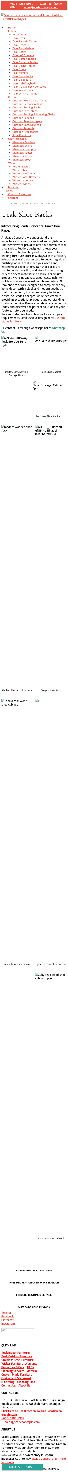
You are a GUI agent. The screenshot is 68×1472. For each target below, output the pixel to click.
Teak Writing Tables (24, 93)
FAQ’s (30, 1367)
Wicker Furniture (12, 1363)
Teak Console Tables (25, 62)
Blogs (9, 191)
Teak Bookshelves (23, 48)
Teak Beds (18, 38)
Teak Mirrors (20, 73)
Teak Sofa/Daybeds (24, 83)
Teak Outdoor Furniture (16, 1356)
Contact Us (8, 1385)
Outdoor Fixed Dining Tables (29, 100)
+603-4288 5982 (21, 4)
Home (13, 203)
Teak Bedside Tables (24, 41)
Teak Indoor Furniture (15, 1353)
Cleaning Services (12, 1371)
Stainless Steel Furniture (17, 1360)
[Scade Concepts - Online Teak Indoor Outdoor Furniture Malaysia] (34, 19)
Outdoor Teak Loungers (27, 121)
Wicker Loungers (22, 180)
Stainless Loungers (24, 149)
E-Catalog (7, 1382)
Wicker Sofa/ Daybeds (26, 177)
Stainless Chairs (22, 146)
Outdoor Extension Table (27, 104)
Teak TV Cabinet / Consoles (29, 86)
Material (32, 1371)
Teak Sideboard (21, 79)
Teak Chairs (19, 52)
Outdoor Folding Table (26, 107)
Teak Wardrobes (22, 90)
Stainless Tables (22, 152)
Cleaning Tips (26, 1382)
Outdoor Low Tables (24, 111)
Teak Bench (19, 45)
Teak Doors (19, 69)
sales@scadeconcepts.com (41, 7)
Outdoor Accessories (25, 132)
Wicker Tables (21, 166)
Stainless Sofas (22, 156)
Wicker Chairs (20, 170)
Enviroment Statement (16, 1378)
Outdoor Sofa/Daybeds (26, 125)
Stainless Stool (21, 159)
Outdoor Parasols (23, 128)
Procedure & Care (12, 1367)
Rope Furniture (21, 135)
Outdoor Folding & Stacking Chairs (33, 114)
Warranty (31, 1363)
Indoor (26, 203)
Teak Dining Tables (23, 66)
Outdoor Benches (23, 118)
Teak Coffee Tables (24, 59)
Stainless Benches (23, 142)
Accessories (19, 34)
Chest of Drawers (23, 55)
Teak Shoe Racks (22, 76)
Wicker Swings (21, 184)
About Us (24, 1385)
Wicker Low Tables (24, 173)
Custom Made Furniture (16, 1374)
